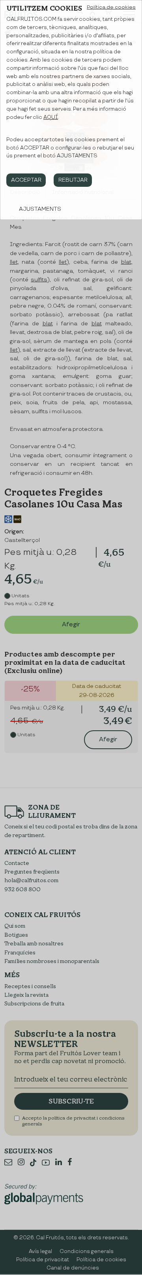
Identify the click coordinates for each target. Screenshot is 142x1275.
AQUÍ (50, 117)
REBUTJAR (73, 180)
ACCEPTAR (26, 180)
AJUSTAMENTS (40, 209)
